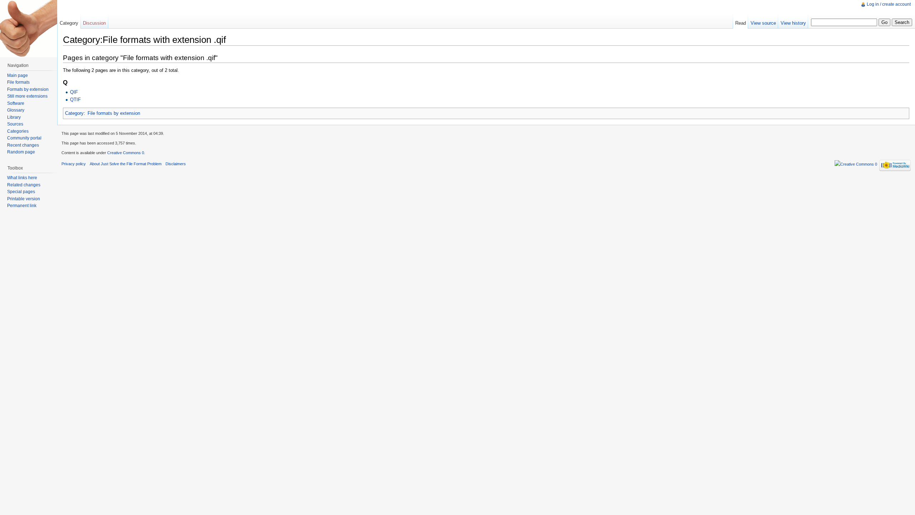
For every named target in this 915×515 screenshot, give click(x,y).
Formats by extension (28, 89)
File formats (18, 82)
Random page (21, 151)
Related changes (23, 184)
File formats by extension (114, 113)
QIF (74, 92)
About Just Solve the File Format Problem (126, 164)
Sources (15, 124)
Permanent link (21, 205)
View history (793, 23)
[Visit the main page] (28, 28)
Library (14, 117)
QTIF (75, 99)
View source (763, 23)
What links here (22, 177)
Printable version (23, 198)
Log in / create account (889, 4)
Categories (18, 131)
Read (740, 23)
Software (15, 103)
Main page (17, 75)
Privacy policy (73, 164)
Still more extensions (27, 96)
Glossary (15, 110)
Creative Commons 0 (125, 153)
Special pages (21, 191)
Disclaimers (175, 164)
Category (74, 113)
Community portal (24, 138)
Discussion (94, 23)
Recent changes (23, 145)
